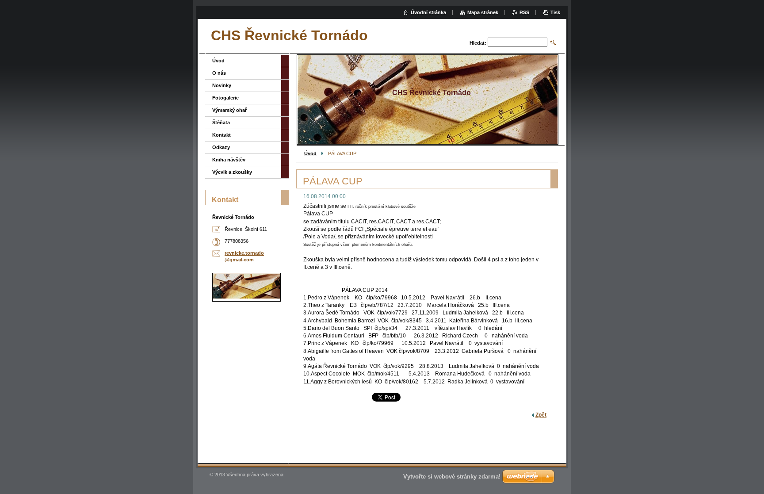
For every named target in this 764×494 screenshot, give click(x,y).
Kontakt (221, 135)
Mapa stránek (482, 12)
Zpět (540, 415)
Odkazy (221, 147)
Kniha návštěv (228, 159)
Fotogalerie (225, 97)
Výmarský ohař (229, 110)
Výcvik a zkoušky (232, 172)
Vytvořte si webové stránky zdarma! (451, 476)
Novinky (221, 85)
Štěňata (221, 122)
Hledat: (478, 43)
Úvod (310, 153)
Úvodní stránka (428, 12)
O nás (219, 73)
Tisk (555, 12)
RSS (524, 12)
